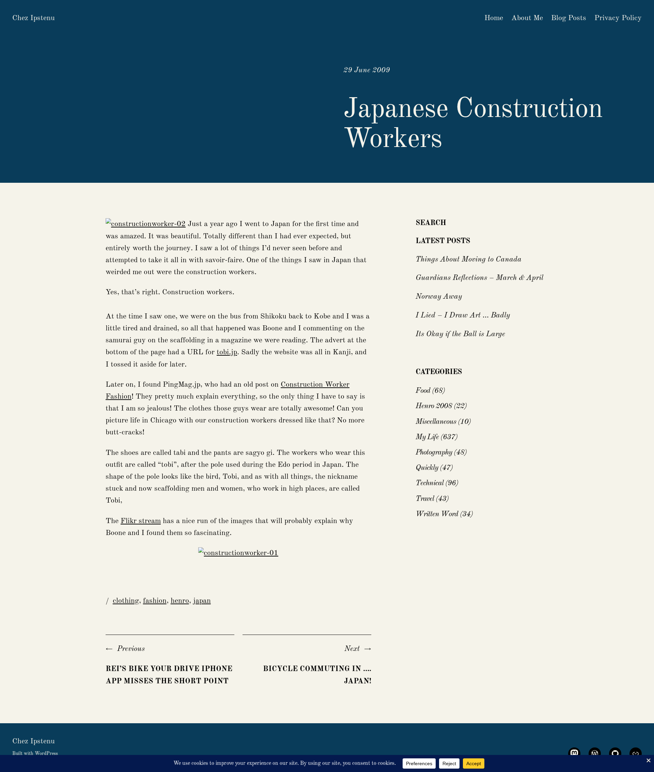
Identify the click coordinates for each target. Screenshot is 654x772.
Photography (434, 452)
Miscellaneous (436, 422)
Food (423, 391)
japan (202, 601)
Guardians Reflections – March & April (479, 278)
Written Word (437, 514)
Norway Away (439, 296)
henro (180, 601)
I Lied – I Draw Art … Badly (463, 315)
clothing (126, 601)
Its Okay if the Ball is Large (460, 334)
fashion (155, 601)
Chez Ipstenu (33, 18)
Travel (425, 499)
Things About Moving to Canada (468, 259)
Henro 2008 (434, 406)
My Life (427, 437)
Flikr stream (141, 521)
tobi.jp (227, 352)
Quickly (427, 468)
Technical (429, 483)
